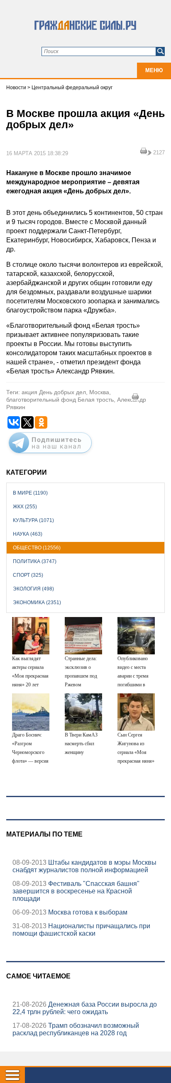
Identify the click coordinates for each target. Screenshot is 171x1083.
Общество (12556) (37, 548)
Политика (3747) (34, 561)
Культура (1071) (33, 520)
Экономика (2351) (37, 602)
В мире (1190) (30, 493)
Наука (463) (27, 534)
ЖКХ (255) (25, 507)
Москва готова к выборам (86, 912)
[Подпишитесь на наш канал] (50, 455)
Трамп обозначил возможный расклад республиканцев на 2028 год (75, 1029)
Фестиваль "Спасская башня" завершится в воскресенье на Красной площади (75, 891)
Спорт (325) (28, 575)
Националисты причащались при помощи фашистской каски (81, 929)
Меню (154, 70)
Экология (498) (33, 589)
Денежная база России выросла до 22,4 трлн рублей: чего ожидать (84, 1008)
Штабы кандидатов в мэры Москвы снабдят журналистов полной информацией (84, 866)
